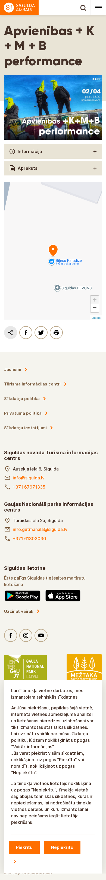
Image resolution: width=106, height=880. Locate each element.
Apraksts (28, 168)
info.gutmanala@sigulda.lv (40, 529)
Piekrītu (24, 847)
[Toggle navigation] (98, 7)
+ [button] (94, 299)
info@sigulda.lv (29, 477)
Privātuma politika (23, 413)
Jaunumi (12, 369)
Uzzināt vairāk (18, 611)
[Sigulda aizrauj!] (45, 7)
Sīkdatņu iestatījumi (25, 427)
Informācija (30, 151)
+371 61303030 (29, 538)
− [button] (94, 307)
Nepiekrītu (62, 847)
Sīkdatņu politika (22, 398)
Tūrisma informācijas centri (32, 384)
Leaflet (96, 317)
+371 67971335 (29, 487)
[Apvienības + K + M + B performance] (53, 250)
